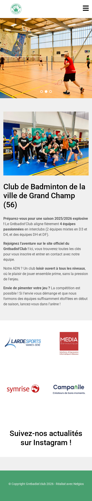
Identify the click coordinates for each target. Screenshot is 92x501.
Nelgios (78, 484)
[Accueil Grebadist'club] (16, 8)
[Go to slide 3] (50, 91)
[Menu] (86, 8)
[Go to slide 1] (41, 91)
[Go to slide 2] (46, 91)
